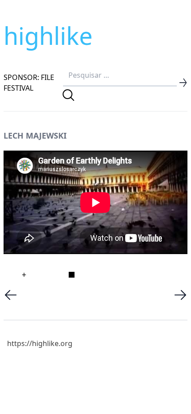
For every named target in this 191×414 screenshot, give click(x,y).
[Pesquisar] (68, 95)
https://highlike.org (39, 343)
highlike (48, 35)
